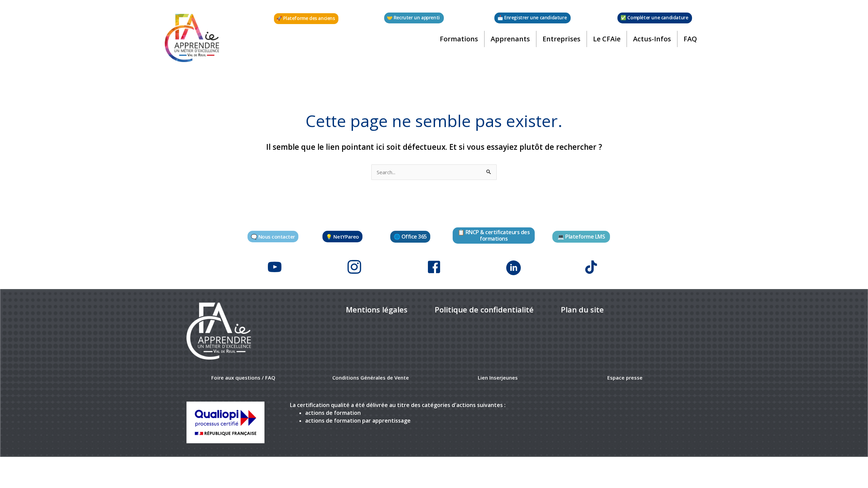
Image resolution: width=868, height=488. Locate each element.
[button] (306, 19)
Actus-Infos (652, 38)
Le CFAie (606, 38)
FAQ (690, 38)
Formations (459, 38)
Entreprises (561, 38)
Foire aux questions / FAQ (243, 377)
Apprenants (510, 38)
